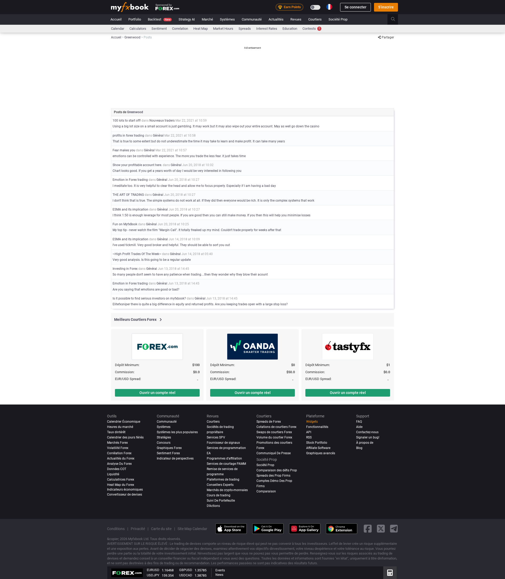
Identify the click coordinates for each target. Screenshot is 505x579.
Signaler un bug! (367, 437)
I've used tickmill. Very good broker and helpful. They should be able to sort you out (171, 245)
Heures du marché (120, 427)
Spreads (245, 29)
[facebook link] (368, 528)
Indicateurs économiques (125, 489)
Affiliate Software (318, 448)
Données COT (116, 469)
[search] (396, 19)
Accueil (116, 19)
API (308, 432)
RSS (309, 437)
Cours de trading (218, 495)
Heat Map (200, 29)
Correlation (180, 29)
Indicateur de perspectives (175, 458)
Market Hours (223, 29)
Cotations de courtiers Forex (276, 427)
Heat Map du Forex (120, 485)
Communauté (252, 19)
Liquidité (113, 474)
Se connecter (355, 7)
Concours (163, 443)
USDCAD (185, 575)
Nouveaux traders (162, 120)
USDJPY (153, 575)
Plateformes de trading (223, 479)
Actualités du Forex (120, 458)
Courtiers (315, 19)
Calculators (137, 29)
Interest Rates (266, 29)
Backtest (159, 19)
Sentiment (159, 29)
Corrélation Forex (119, 453)
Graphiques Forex (169, 448)
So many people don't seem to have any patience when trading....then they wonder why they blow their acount (190, 274)
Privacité (138, 529)
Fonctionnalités (317, 427)
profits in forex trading (128, 135)
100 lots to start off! (127, 120)
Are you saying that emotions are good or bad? (146, 289)
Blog (359, 448)
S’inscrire (386, 7)
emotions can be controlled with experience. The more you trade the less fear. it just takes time (179, 156)
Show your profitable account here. (137, 165)
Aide (359, 427)
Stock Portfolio (316, 443)
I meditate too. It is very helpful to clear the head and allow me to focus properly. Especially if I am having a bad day (194, 186)
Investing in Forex (125, 269)
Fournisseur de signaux (223, 443)
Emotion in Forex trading (131, 180)
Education (289, 29)
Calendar (117, 29)
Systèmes (227, 19)
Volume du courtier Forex (274, 437)
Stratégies (164, 437)
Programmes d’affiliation (224, 458)
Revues (295, 19)
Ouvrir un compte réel (157, 393)
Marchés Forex (117, 443)
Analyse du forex (119, 464)
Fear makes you (124, 150)
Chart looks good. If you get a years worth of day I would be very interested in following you (177, 171)
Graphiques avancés (320, 453)
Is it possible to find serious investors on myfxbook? (149, 298)
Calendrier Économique (123, 421)
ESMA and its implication (130, 209)
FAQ (359, 421)
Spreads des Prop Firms (273, 475)
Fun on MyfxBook (125, 224)
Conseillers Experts (220, 485)
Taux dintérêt (116, 432)
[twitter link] (381, 528)
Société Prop (338, 19)
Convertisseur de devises (124, 494)
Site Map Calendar (192, 529)
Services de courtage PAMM (226, 464)
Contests (311, 29)
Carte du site (161, 529)
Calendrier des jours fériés (125, 437)
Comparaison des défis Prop (276, 470)
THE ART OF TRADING (129, 195)
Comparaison (266, 491)
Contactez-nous (367, 432)
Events (220, 570)
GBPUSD (185, 570)
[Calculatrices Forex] (390, 572)
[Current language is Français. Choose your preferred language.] (329, 7)
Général (158, 135)
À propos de (364, 443)
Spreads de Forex (268, 421)
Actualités (276, 19)
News (219, 575)
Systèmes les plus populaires (177, 432)
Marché (207, 19)
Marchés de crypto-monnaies (227, 490)
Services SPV (216, 437)
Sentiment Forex (168, 453)
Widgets (312, 421)
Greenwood (135, 112)
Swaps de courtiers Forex (274, 432)
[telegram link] (394, 528)
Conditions (116, 529)
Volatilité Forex (117, 448)
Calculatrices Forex (120, 479)
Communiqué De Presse (273, 453)
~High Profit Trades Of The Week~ (137, 254)
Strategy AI (187, 19)
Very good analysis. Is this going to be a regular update (152, 260)
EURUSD (153, 570)
